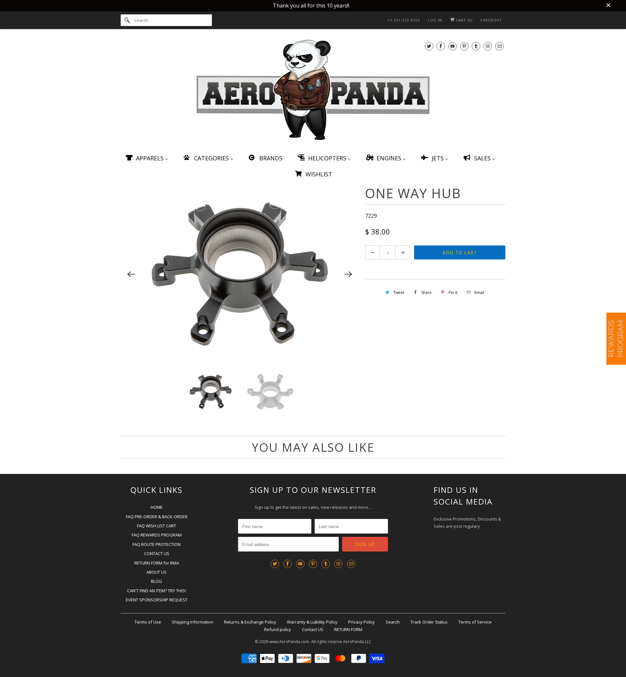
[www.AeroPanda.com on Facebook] (441, 46)
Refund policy (277, 629)
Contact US (312, 629)
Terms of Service (475, 622)
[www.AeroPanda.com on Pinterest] (464, 46)
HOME (157, 507)
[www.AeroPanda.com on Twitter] (429, 46)
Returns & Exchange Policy (250, 622)
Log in (435, 20)
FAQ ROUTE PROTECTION (156, 544)
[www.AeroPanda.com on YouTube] (452, 46)
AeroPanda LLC (357, 641)
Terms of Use (148, 622)
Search (393, 622)
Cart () (463, 20)
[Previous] (131, 274)
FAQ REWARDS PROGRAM (157, 535)
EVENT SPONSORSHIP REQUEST (156, 600)
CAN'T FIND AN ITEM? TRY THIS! (156, 591)
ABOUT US (156, 572)
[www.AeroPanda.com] (313, 91)
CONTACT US (156, 553)
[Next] (348, 274)
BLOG (156, 581)
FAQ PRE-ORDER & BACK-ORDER (156, 517)
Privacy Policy (361, 622)
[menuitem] (146, 158)
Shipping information (192, 622)
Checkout (491, 20)
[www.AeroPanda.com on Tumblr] (476, 46)
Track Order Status (429, 622)
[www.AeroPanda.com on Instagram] (488, 46)
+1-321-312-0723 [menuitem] (403, 20)
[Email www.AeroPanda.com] (499, 46)
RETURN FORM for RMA (156, 563)
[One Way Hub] (239, 274)
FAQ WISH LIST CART (156, 526)
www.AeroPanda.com (289, 641)
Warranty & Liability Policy (312, 622)
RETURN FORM (348, 629)
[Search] (127, 20)
